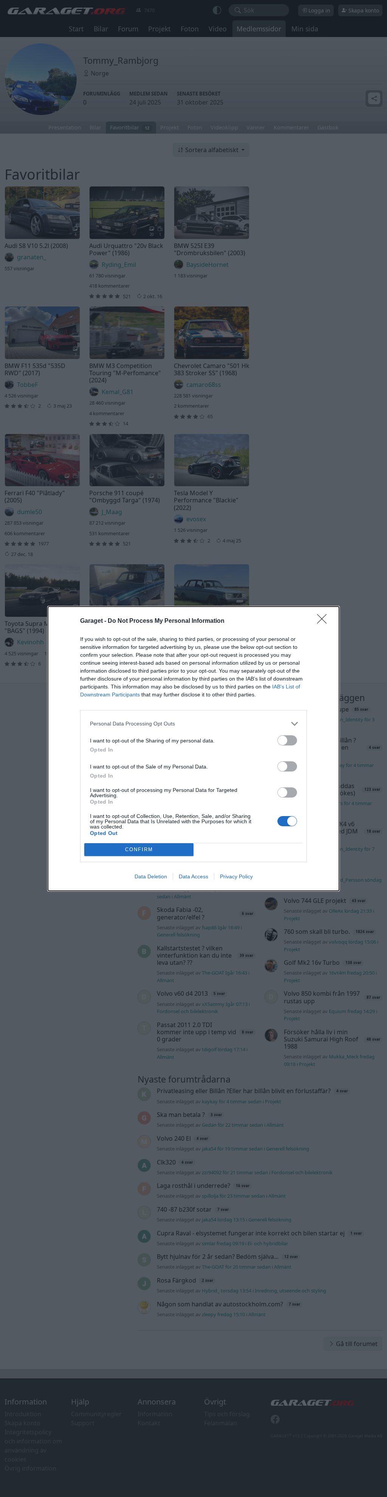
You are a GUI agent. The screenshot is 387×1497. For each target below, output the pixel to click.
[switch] (287, 740)
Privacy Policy (236, 876)
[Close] (324, 621)
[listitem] (193, 724)
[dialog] (193, 749)
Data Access (193, 876)
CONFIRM (139, 849)
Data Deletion (151, 876)
